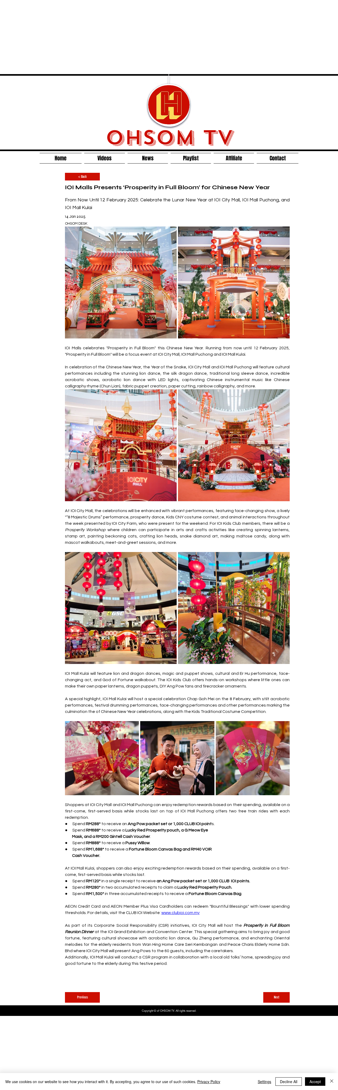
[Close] (331, 1081)
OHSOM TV (169, 137)
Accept (315, 1081)
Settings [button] (264, 1081)
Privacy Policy (208, 1081)
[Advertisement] (158, 37)
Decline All (288, 1081)
